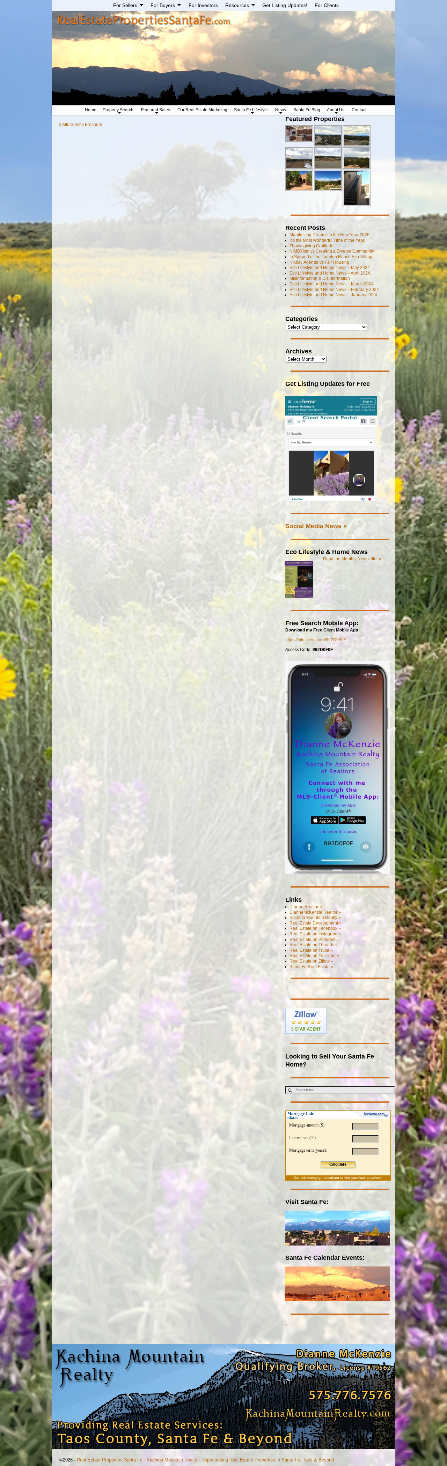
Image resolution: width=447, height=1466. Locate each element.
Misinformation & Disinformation (320, 278)
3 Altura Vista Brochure (80, 124)
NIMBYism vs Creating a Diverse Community (332, 251)
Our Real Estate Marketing (202, 109)
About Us (335, 109)
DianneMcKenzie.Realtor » (315, 912)
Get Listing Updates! (284, 5)
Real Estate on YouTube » (314, 955)
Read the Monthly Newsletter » (352, 558)
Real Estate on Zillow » (311, 961)
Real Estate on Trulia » (311, 950)
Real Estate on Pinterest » (314, 939)
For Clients (327, 5)
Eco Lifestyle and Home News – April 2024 (330, 273)
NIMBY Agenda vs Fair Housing (319, 262)
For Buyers (163, 5)
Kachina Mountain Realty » (315, 917)
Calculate (337, 1164)
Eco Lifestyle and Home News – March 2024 (332, 284)
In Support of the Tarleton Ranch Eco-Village (332, 256)
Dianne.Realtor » (306, 906)
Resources (237, 5)
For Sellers (125, 5)
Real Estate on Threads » (314, 944)
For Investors (203, 5)
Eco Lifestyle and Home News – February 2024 (334, 289)
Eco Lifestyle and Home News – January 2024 (333, 294)
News (280, 109)
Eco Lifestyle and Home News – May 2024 (330, 267)
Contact (359, 109)
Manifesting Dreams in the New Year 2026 (329, 234)
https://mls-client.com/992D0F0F (315, 639)
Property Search (118, 109)
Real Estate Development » (316, 923)
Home (90, 109)
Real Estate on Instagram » (315, 934)
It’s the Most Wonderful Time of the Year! (327, 240)
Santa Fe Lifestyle (251, 109)
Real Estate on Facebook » (315, 928)
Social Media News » (316, 526)
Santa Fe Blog (306, 109)
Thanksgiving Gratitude (312, 246)
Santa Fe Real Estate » (311, 966)
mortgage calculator (323, 1178)
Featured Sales (155, 109)
